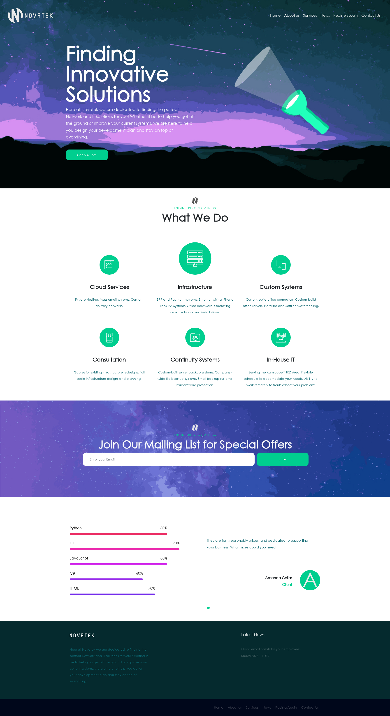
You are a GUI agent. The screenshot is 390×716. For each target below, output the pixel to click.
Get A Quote (87, 155)
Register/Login (345, 15)
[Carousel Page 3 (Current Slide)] (204, 608)
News (325, 15)
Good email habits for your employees (270, 649)
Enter (283, 459)
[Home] (30, 15)
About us (291, 15)
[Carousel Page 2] (200, 608)
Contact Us (370, 15)
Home (275, 15)
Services (310, 15)
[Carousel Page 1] (196, 608)
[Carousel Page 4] (208, 608)
